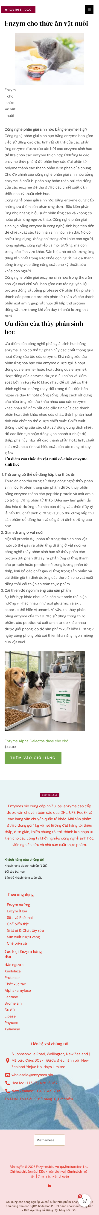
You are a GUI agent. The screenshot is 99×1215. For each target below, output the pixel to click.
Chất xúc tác (15, 984)
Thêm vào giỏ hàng (33, 758)
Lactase (11, 996)
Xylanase (12, 1029)
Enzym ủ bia (17, 911)
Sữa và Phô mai (20, 917)
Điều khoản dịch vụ (51, 1171)
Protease (12, 977)
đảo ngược (14, 964)
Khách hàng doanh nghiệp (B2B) (26, 866)
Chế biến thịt (18, 924)
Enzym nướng (18, 904)
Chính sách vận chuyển (53, 1176)
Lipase (10, 1016)
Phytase (11, 1022)
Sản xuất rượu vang (23, 936)
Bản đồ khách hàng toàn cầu (23, 878)
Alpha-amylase (18, 990)
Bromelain (13, 1003)
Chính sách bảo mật (23, 1171)
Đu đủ (10, 1009)
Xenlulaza (13, 971)
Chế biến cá (17, 943)
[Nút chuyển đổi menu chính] (89, 9)
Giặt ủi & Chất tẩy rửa (25, 930)
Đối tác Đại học (15, 872)
